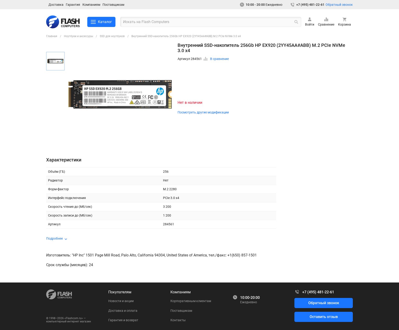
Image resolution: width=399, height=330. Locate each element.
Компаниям (91, 4)
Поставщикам (113, 4)
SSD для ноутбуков (112, 36)
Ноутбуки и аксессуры (78, 36)
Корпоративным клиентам (190, 301)
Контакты (178, 320)
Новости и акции (121, 301)
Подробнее (54, 238)
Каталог (105, 22)
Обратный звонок (339, 4)
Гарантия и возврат (123, 320)
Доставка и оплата (122, 310)
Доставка (55, 4)
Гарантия (73, 4)
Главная (51, 36)
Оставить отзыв (324, 317)
